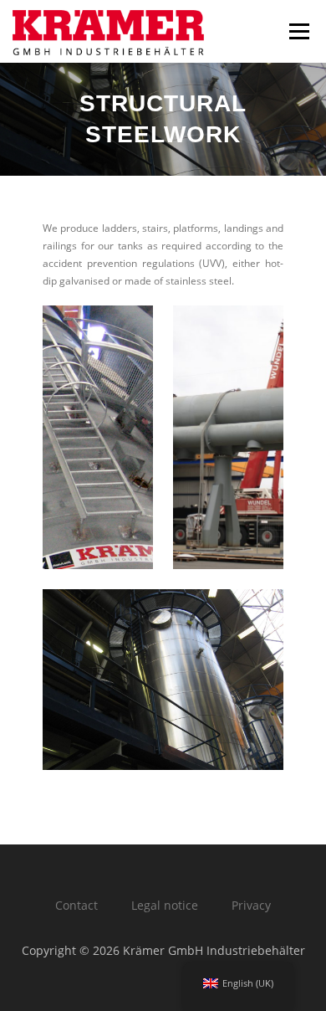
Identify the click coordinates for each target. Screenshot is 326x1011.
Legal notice (164, 905)
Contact (76, 905)
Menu (297, 31)
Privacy (251, 905)
